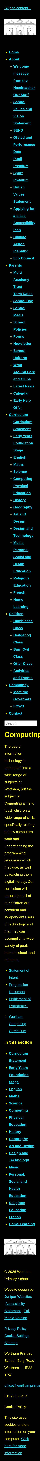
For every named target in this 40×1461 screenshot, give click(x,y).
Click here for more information (16, 1446)
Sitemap (11, 1343)
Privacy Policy (15, 1329)
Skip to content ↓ (17, 8)
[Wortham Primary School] (20, 41)
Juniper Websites (18, 1297)
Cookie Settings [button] (16, 1336)
